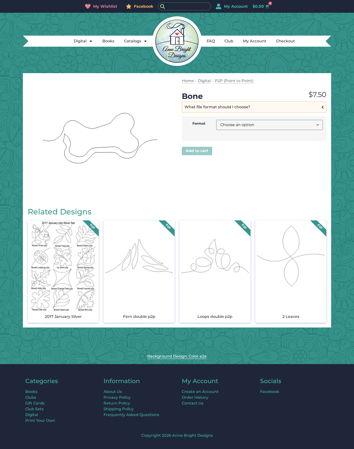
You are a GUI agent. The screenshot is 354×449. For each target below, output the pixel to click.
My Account (254, 41)
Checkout (285, 41)
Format (198, 123)
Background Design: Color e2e (177, 356)
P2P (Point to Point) (234, 80)
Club (228, 41)
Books (108, 41)
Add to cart (197, 150)
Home (188, 80)
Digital (80, 41)
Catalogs (132, 41)
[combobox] (184, 6)
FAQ (211, 41)
